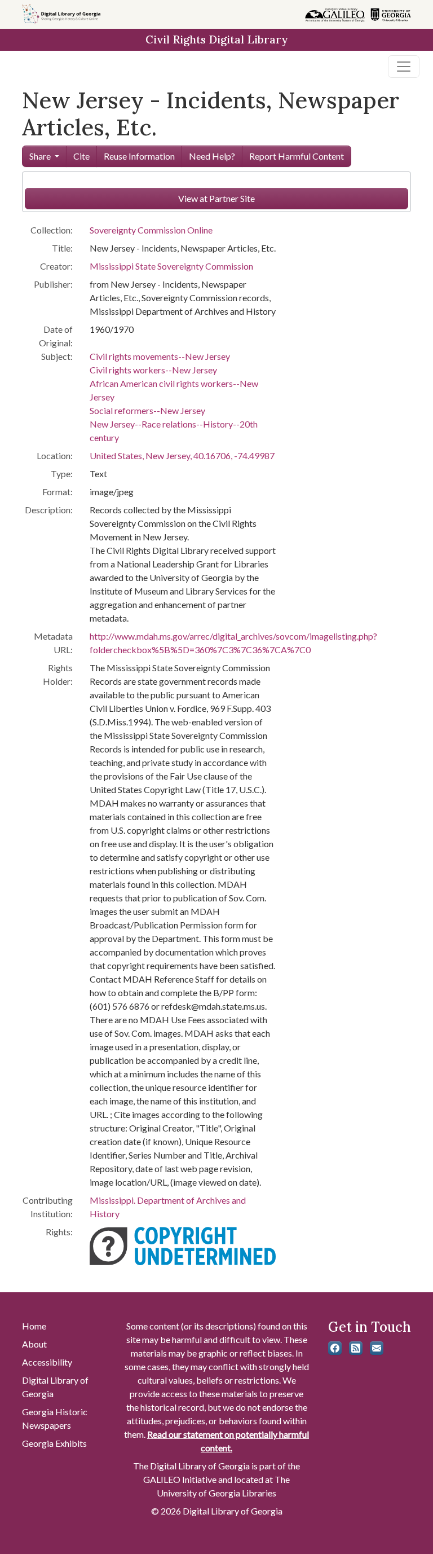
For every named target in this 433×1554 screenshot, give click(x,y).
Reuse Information (139, 156)
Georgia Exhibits (54, 1443)
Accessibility (47, 1362)
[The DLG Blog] (356, 1348)
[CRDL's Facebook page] (335, 1348)
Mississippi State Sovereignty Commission (171, 266)
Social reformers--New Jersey (147, 410)
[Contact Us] (376, 1348)
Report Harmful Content (296, 156)
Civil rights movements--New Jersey (160, 356)
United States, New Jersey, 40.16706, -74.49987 (182, 455)
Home (34, 1325)
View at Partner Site (216, 198)
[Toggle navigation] (403, 66)
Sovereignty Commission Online (151, 229)
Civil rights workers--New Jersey (153, 369)
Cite (81, 156)
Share (40, 156)
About (34, 1344)
